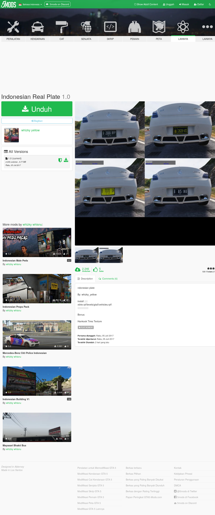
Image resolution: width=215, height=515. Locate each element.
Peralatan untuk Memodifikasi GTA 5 (96, 467)
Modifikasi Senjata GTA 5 (90, 485)
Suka (101, 271)
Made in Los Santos (12, 470)
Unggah (169, 4)
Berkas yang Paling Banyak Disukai (144, 479)
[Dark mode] (209, 4)
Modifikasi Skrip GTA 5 (89, 491)
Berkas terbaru (134, 467)
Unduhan (86, 271)
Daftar (200, 4)
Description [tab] (86, 278)
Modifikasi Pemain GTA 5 (90, 497)
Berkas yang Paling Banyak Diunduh (145, 485)
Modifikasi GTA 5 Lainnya (90, 508)
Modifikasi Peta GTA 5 (89, 503)
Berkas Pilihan (133, 473)
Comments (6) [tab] (109, 278)
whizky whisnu (32, 224)
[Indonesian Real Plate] (86, 255)
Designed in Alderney (12, 466)
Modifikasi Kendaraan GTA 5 (92, 473)
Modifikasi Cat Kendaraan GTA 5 (94, 479)
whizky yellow (30, 130)
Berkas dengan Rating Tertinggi (142, 491)
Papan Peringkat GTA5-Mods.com (144, 497)
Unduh (40, 109)
